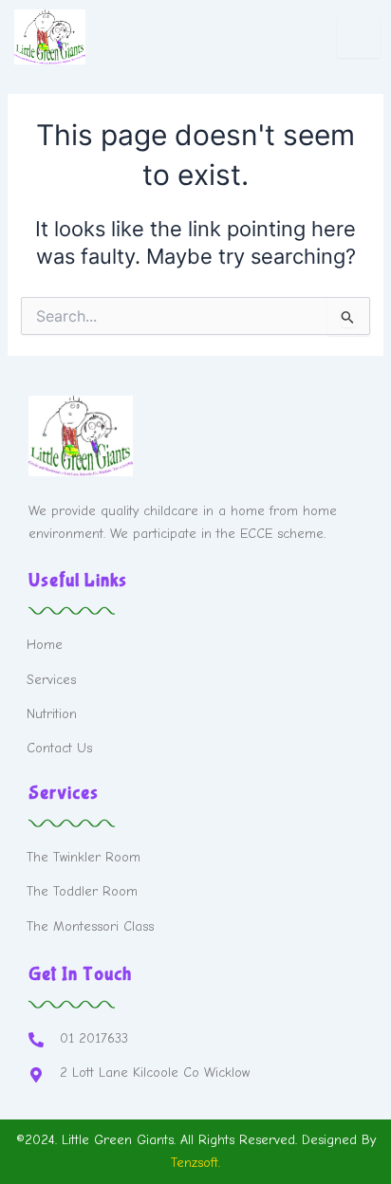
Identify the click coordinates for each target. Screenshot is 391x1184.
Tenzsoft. (195, 1163)
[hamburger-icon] (359, 37)
